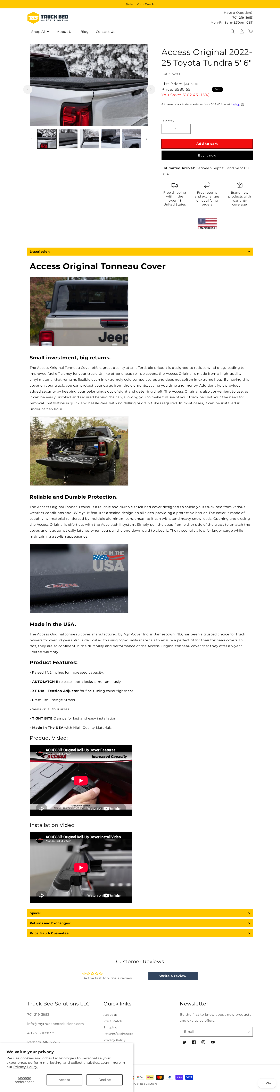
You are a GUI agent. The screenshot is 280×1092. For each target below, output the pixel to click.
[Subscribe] (248, 1032)
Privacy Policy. (25, 1067)
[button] (232, 31)
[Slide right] (150, 89)
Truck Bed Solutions (145, 1083)
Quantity (168, 120)
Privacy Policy (114, 1040)
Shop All (38, 32)
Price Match (113, 1021)
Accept (64, 1080)
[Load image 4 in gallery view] (110, 138)
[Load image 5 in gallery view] (131, 138)
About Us (65, 32)
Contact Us (105, 32)
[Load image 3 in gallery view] (89, 138)
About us (110, 1015)
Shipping (110, 1027)
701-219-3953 (242, 17)
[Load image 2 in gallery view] (67, 138)
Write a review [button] (172, 976)
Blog (85, 32)
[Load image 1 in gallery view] (46, 138)
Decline (104, 1080)
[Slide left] (27, 89)
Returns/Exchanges (118, 1034)
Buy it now (207, 155)
